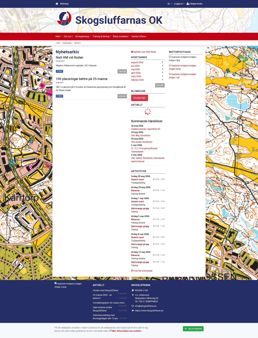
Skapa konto (196, 3)
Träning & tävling (101, 36)
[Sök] (170, 3)
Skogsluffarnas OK (118, 20)
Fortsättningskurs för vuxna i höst (108, 303)
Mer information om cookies (126, 331)
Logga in (178, 3)
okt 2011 (77, 43)
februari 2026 (137, 80)
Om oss (67, 36)
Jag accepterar (194, 328)
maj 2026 (135, 69)
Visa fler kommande (142, 270)
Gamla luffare (138, 36)
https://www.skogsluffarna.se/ (149, 310)
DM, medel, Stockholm (141, 142)
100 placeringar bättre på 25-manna (81, 79)
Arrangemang (82, 36)
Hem (57, 36)
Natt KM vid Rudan (69, 57)
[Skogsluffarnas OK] (64, 17)
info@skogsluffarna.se (145, 306)
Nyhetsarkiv (67, 43)
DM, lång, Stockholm (140, 135)
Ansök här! (139, 97)
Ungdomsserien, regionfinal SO (145, 129)
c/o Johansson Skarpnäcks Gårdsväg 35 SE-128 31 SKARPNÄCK (146, 298)
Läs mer (122, 71)
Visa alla (159, 85)
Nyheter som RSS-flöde (144, 52)
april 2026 (136, 73)
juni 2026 (135, 66)
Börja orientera (120, 36)
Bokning (64, 3)
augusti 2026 (137, 62)
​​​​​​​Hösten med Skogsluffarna (105, 290)
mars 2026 (136, 76)
